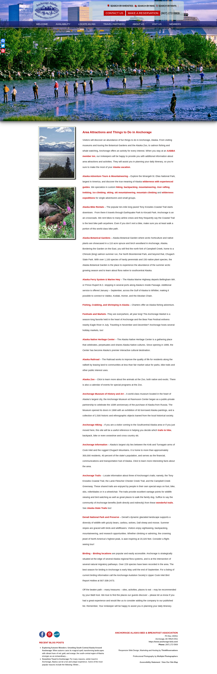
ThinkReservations (169, 650)
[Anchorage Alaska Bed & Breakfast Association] (47, 10)
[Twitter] (3, 45)
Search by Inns (146, 6)
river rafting (163, 187)
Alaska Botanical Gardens (96, 238)
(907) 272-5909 (170, 13)
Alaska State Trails (97, 508)
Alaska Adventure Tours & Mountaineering (105, 176)
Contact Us (114, 13)
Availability (63, 24)
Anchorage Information (95, 444)
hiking (119, 187)
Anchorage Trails (92, 475)
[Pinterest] (3, 50)
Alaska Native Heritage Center (99, 339)
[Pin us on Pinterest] (49, 634)
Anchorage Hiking (92, 425)
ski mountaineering (125, 192)
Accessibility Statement (150, 662)
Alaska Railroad (91, 359)
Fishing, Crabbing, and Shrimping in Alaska (106, 305)
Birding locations (102, 553)
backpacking (131, 187)
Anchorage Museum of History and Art (103, 394)
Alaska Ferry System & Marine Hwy (101, 279)
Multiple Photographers (167, 656)
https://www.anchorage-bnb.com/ (163, 642)
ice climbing (99, 192)
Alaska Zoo (89, 379)
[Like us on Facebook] (42, 634)
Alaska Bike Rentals (93, 207)
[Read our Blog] (57, 634)
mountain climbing (147, 192)
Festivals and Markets (94, 314)
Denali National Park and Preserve (101, 517)
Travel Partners (114, 24)
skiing (110, 192)
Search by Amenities (121, 6)
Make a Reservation (143, 13)
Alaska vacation (121, 167)
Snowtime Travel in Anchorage (55, 659)
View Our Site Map (169, 662)
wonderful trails (164, 502)
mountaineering (147, 187)
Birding (86, 553)
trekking (87, 192)
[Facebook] (3, 40)
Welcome (42, 24)
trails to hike (164, 430)
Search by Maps (167, 6)
